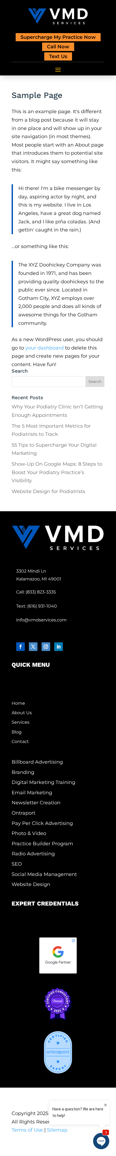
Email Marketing (32, 793)
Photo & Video (29, 833)
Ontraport (23, 813)
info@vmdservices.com (41, 620)
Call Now (58, 47)
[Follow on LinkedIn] (58, 646)
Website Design (31, 884)
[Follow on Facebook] (20, 646)
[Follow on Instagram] (46, 646)
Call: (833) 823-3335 (36, 592)
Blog (17, 732)
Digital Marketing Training (43, 782)
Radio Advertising (33, 854)
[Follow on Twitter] (33, 646)
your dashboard (44, 348)
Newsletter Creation (36, 803)
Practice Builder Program (42, 844)
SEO (17, 864)
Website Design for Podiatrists (48, 491)
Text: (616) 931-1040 (36, 606)
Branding (23, 772)
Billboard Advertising (37, 762)
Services (20, 722)
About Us (22, 712)
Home (18, 703)
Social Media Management (44, 874)
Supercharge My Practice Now (58, 37)
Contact (20, 741)
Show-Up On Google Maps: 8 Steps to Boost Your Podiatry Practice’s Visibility (57, 472)
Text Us (58, 56)
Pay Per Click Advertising (42, 823)
